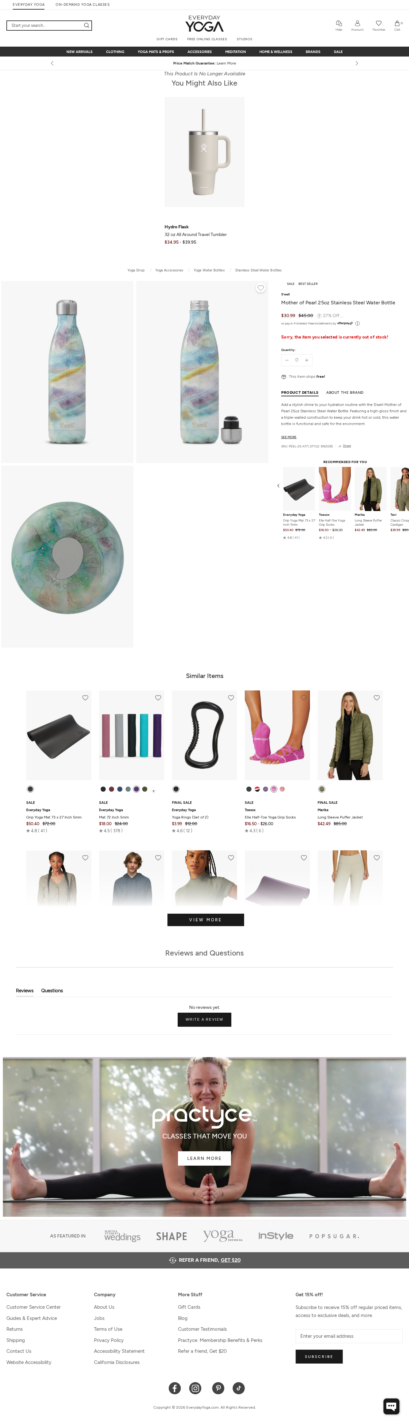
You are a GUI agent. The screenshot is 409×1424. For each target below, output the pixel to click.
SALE (338, 52)
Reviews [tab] (25, 992)
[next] (356, 63)
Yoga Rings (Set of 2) (190, 813)
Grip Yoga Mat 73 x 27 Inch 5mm (299, 523)
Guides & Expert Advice (31, 1318)
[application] (391, 1406)
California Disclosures (117, 1362)
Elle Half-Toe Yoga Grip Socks (332, 523)
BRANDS (313, 52)
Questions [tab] (52, 992)
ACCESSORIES (200, 52)
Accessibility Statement (119, 1351)
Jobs (99, 1318)
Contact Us (18, 1351)
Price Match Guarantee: (204, 63)
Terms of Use (108, 1329)
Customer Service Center (33, 1307)
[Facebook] (175, 1388)
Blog (183, 1318)
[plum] (136, 789)
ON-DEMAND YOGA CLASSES (83, 5)
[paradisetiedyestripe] (273, 789)
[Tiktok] (238, 1388)
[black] (30, 789)
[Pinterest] (218, 1388)
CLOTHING (115, 52)
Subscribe (319, 1356)
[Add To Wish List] (260, 288)
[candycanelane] (257, 789)
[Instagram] (196, 1388)
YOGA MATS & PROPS (156, 52)
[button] (291, 537)
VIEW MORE (205, 920)
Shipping (15, 1340)
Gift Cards (189, 1307)
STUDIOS (244, 39)
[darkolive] (144, 789)
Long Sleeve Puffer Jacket (368, 523)
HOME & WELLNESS (275, 52)
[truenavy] (119, 789)
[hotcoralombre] (282, 789)
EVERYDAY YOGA (28, 5)
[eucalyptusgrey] (128, 789)
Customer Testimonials (202, 1329)
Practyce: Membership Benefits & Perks (220, 1340)
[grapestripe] (265, 789)
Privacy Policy (109, 1340)
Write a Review (209, 1022)
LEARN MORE (204, 1158)
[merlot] (111, 789)
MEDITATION (235, 52)
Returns (14, 1329)
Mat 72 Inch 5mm (114, 813)
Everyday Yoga (294, 515)
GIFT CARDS (167, 39)
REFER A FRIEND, (210, 1260)
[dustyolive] (321, 789)
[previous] (52, 63)
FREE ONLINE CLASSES (207, 39)
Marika (360, 515)
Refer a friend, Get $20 (202, 1351)
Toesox (324, 515)
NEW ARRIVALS (79, 52)
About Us (104, 1307)
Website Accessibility (28, 1362)
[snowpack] (248, 789)
